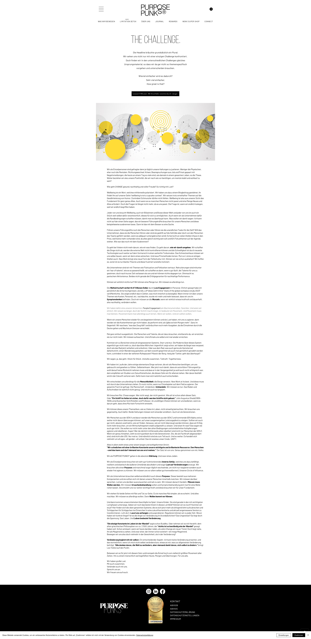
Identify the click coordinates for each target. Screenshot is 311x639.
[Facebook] (162, 591)
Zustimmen (298, 635)
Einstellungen (284, 635)
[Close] (308, 635)
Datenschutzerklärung (144, 635)
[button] (101, 9)
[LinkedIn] (155, 591)
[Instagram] (148, 591)
